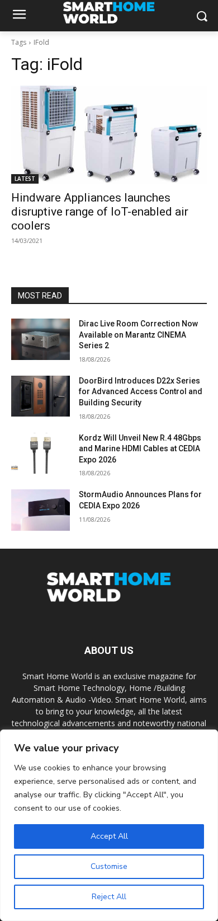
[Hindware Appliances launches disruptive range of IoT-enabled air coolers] (109, 135)
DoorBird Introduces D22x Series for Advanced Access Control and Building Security (140, 391)
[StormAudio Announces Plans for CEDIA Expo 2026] (40, 510)
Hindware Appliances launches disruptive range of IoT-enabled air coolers (99, 211)
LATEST (25, 179)
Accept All (109, 836)
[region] (109, 825)
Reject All (109, 896)
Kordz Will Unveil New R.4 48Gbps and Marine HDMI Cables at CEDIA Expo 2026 (140, 448)
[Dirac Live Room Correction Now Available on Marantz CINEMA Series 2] (40, 339)
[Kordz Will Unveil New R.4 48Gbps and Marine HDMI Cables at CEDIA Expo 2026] (40, 453)
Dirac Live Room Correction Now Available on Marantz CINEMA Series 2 (138, 334)
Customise (109, 866)
